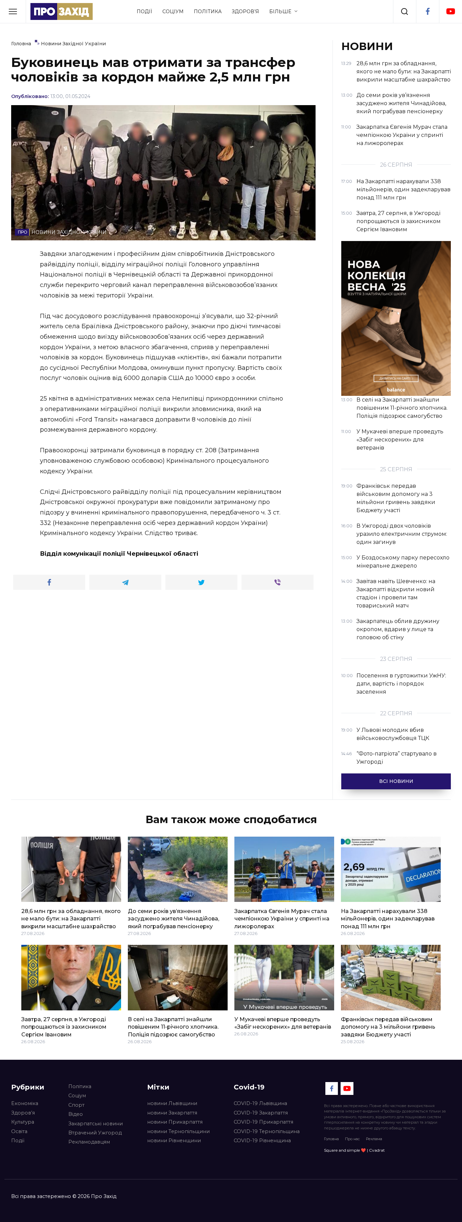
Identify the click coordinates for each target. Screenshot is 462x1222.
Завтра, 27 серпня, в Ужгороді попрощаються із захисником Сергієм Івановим (64, 1027)
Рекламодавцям (89, 1142)
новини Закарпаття (172, 1113)
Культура (22, 1122)
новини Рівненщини (174, 1140)
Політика (208, 11)
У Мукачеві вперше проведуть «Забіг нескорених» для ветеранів (282, 1023)
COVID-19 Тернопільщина (267, 1131)
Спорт (76, 1105)
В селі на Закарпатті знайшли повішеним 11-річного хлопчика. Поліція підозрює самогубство (173, 1027)
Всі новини (396, 781)
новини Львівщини (172, 1103)
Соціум (173, 11)
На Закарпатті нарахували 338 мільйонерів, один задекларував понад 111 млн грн (388, 918)
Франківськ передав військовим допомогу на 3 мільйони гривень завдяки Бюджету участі (388, 1027)
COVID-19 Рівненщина (262, 1140)
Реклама (374, 1138)
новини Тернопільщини (178, 1131)
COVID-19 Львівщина (260, 1103)
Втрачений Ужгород (95, 1133)
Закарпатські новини (95, 1124)
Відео (75, 1114)
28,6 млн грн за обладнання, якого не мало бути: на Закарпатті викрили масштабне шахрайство (71, 918)
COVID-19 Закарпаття (261, 1113)
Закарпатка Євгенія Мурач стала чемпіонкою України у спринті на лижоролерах (281, 918)
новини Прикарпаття (175, 1122)
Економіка (24, 1103)
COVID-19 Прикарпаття (263, 1122)
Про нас (352, 1138)
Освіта (19, 1131)
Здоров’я (245, 11)
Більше (280, 11)
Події (144, 11)
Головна (331, 1138)
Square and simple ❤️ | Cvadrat (354, 1150)
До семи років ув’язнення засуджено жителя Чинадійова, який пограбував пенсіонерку (173, 918)
